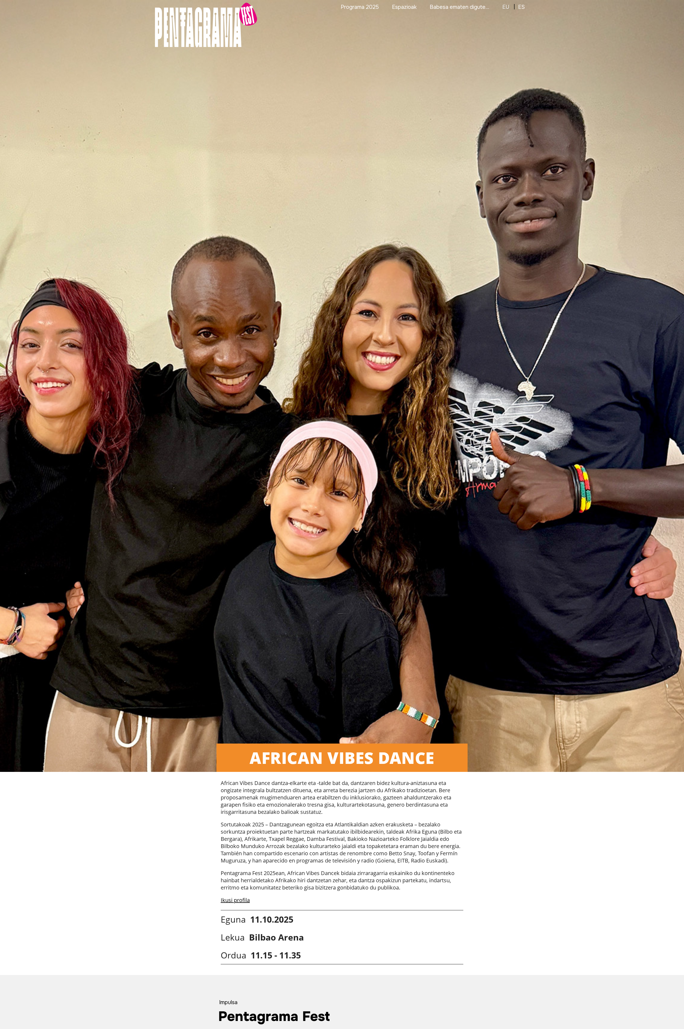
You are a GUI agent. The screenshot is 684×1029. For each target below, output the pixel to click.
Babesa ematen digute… (459, 7)
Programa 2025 (360, 7)
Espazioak (404, 7)
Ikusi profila (235, 900)
